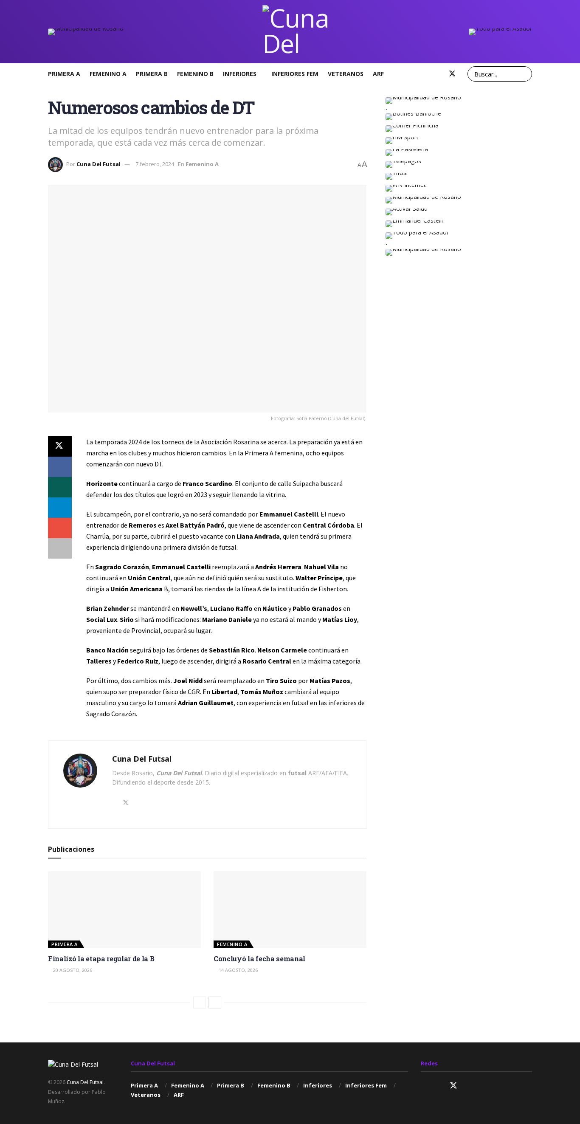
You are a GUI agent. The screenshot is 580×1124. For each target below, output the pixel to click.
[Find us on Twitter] (452, 74)
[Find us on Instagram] (424, 74)
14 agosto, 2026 (237, 970)
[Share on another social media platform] (60, 548)
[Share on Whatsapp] (60, 487)
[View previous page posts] (199, 1002)
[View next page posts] (214, 1002)
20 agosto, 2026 (72, 970)
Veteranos (345, 74)
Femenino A (108, 74)
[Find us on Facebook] (437, 74)
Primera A (64, 74)
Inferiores (239, 74)
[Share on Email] (60, 528)
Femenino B (195, 74)
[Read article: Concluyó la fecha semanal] (290, 909)
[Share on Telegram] (60, 507)
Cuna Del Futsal (98, 164)
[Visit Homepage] (296, 31)
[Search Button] (524, 74)
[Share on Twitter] (60, 446)
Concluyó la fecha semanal (259, 958)
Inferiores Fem (294, 74)
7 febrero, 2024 (154, 164)
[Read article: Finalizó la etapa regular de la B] (124, 909)
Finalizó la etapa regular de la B (101, 958)
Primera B (152, 74)
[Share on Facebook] (60, 467)
